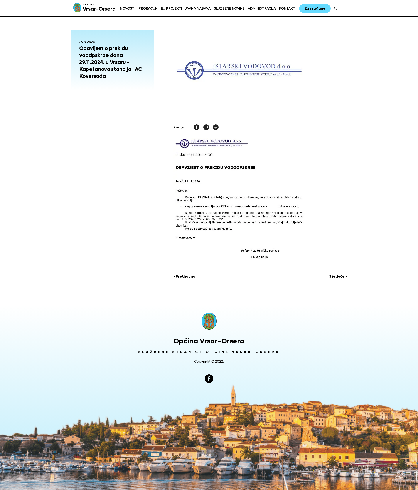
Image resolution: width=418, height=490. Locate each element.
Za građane (314, 8)
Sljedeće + (338, 276)
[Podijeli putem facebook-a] (196, 127)
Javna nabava (198, 8)
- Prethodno (184, 276)
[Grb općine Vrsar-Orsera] (209, 321)
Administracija (262, 8)
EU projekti (171, 8)
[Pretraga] (335, 8)
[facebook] (209, 378)
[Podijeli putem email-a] (206, 127)
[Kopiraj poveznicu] (216, 127)
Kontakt (287, 8)
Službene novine (229, 8)
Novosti (127, 8)
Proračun (148, 8)
